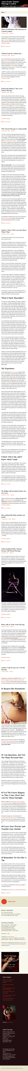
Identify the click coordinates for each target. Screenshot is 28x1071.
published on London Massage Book (17, 889)
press (12, 33)
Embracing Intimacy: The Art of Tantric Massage (11, 89)
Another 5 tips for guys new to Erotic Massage (13, 668)
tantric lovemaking (15, 105)
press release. (10, 1022)
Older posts (9, 901)
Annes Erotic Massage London (8, 1068)
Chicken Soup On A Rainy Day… (12, 53)
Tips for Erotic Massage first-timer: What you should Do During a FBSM (13, 680)
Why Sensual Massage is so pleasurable (14, 129)
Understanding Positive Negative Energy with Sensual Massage (11, 550)
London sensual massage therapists (10, 741)
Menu (2, 12)
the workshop (14, 372)
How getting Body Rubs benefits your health (13, 516)
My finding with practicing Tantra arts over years (13, 492)
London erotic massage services (9, 817)
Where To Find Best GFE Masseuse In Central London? (13, 30)
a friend (12, 65)
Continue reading (6, 43)
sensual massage (7, 218)
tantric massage (7, 60)
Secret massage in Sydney (10, 140)
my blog (6, 40)
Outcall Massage (10, 936)
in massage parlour (8, 500)
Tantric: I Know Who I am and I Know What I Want (14, 231)
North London (10, 1037)
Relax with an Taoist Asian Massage (13, 624)
